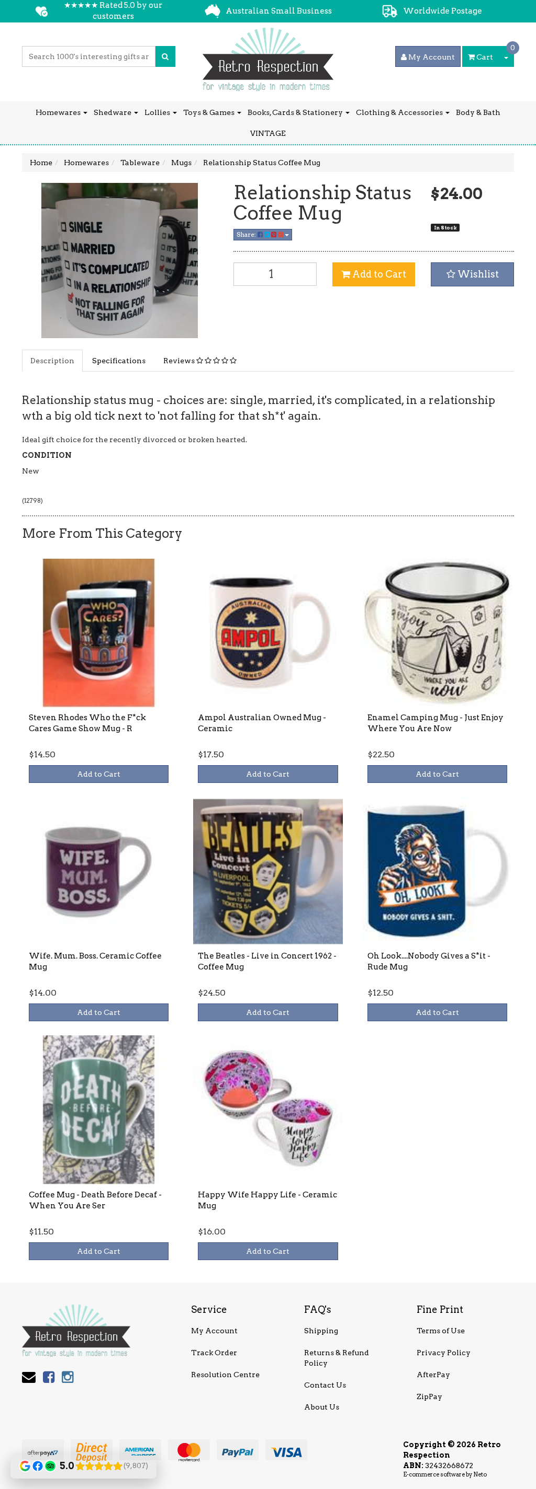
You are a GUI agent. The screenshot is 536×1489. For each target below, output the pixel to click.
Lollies (158, 112)
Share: (247, 234)
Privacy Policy (444, 1352)
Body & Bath (478, 112)
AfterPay (433, 1374)
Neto (480, 1474)
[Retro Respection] (268, 56)
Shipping (321, 1330)
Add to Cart (378, 274)
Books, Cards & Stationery (296, 112)
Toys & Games (209, 112)
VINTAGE (268, 133)
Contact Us (325, 1385)
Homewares (59, 112)
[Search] (165, 56)
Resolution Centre (225, 1374)
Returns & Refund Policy (336, 1357)
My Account (214, 1330)
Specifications (119, 360)
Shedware (113, 112)
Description (52, 360)
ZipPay (429, 1396)
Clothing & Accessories (400, 112)
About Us (321, 1407)
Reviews (179, 360)
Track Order (214, 1352)
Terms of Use (441, 1330)
